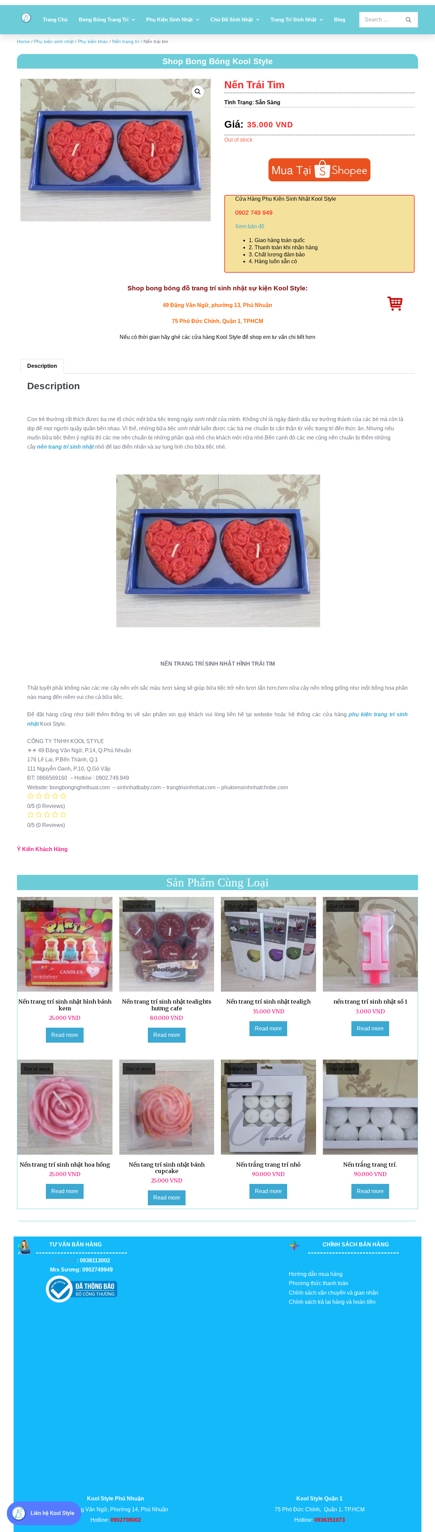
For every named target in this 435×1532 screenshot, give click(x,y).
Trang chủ (55, 19)
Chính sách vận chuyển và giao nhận (333, 1293)
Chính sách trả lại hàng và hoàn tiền (332, 1302)
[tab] (42, 366)
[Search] (408, 20)
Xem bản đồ (249, 226)
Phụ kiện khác (93, 41)
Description (42, 366)
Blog (339, 19)
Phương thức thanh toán (318, 1283)
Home (23, 41)
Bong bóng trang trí (103, 19)
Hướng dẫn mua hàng (316, 1274)
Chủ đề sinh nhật (231, 19)
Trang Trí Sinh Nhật (293, 19)
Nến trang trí (125, 41)
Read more (64, 1035)
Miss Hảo (65, 1260)
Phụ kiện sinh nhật (169, 19)
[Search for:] (388, 19)
